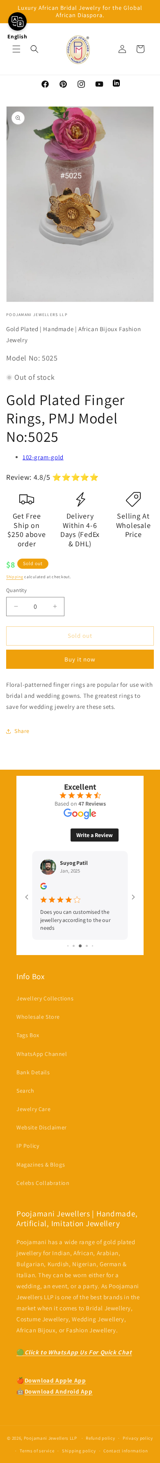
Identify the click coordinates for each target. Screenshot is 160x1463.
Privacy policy (138, 1438)
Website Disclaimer (41, 1127)
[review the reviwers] (43, 887)
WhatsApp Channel (41, 1054)
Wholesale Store (38, 1016)
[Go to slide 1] (68, 945)
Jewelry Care (33, 1109)
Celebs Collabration (42, 1183)
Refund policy (100, 1438)
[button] (16, 49)
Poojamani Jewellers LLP (50, 1438)
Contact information (125, 1451)
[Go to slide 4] (87, 946)
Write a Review (94, 835)
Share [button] (22, 731)
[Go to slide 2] (74, 946)
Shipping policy (79, 1451)
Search (25, 1090)
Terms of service (37, 1451)
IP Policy (27, 1145)
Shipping (14, 576)
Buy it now (80, 659)
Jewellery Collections (45, 998)
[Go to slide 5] (92, 945)
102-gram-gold (43, 457)
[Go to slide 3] (80, 945)
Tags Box (27, 1035)
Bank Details (33, 1072)
